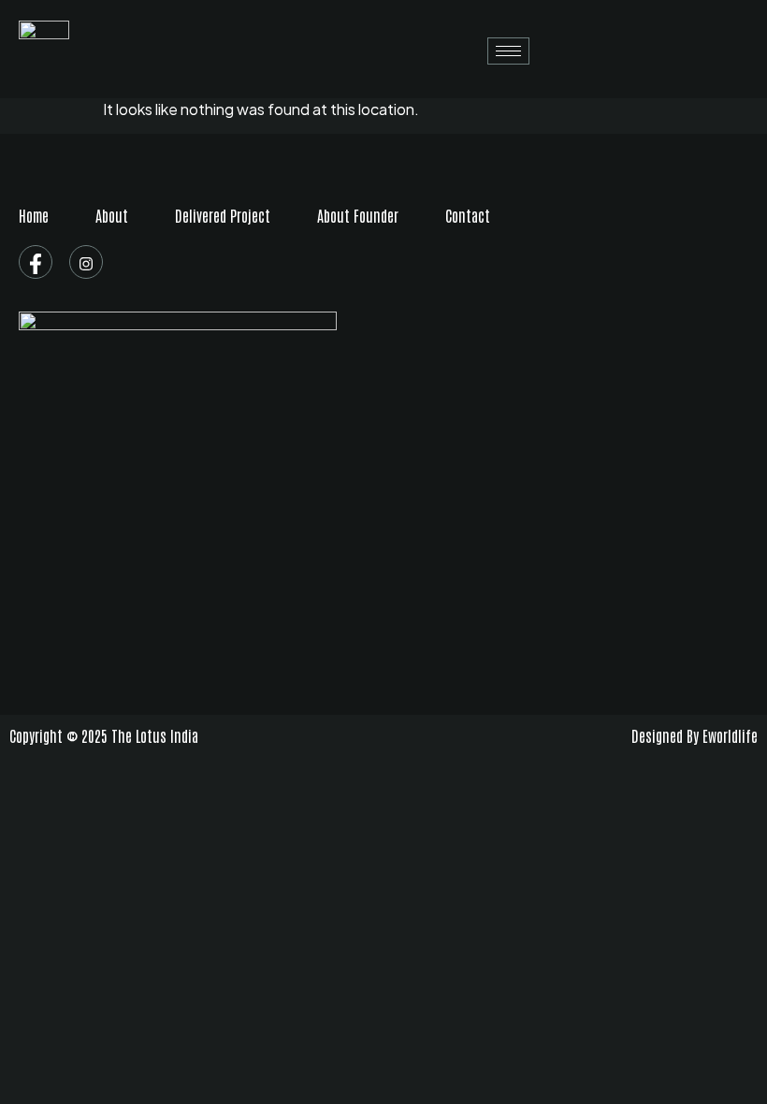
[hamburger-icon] (508, 51)
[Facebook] (35, 262)
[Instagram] (86, 262)
